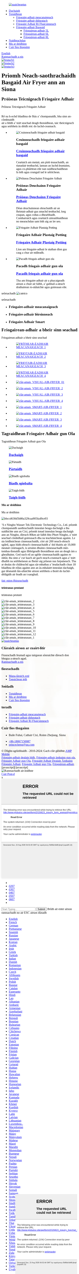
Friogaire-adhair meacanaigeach (34, 17)
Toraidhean (15, 14)
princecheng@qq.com (21, 744)
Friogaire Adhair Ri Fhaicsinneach (36, 24)
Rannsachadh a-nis (12, 56)
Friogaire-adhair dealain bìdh (18, 757)
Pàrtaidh (15, 469)
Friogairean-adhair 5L (36, 30)
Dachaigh (14, 10)
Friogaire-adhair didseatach (32, 20)
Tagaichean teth (18, 679)
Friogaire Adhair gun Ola (16, 760)
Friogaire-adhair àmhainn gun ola (55, 757)
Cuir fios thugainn (19, 47)
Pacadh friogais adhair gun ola (39, 273)
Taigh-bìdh (17, 497)
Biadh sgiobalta (21, 483)
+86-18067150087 (19, 741)
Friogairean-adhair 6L (36, 33)
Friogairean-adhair (63, 764)
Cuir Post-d (8, 774)
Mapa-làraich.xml (19, 675)
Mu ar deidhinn (18, 43)
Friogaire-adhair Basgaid (30, 27)
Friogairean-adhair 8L (36, 37)
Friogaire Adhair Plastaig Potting (41, 242)
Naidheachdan (17, 40)
